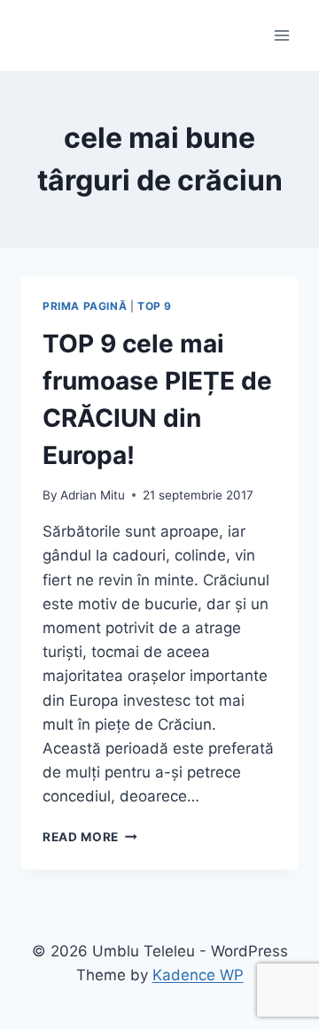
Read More (90, 837)
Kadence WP (198, 975)
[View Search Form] (37, 35)
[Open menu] (281, 35)
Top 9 (154, 306)
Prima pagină (85, 306)
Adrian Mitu (92, 495)
